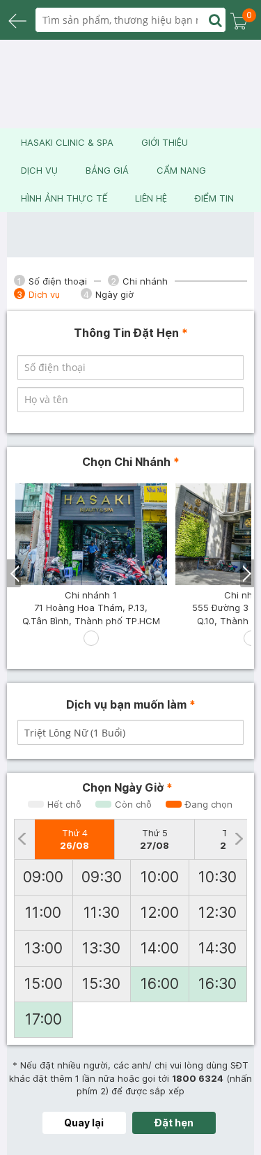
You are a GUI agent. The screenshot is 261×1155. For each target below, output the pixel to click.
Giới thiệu (164, 142)
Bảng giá (107, 170)
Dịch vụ (39, 170)
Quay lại (84, 1122)
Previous (14, 573)
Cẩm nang (181, 170)
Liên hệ (151, 198)
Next (247, 573)
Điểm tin (214, 198)
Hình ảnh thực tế (64, 198)
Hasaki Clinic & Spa (67, 142)
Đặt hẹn (174, 1122)
